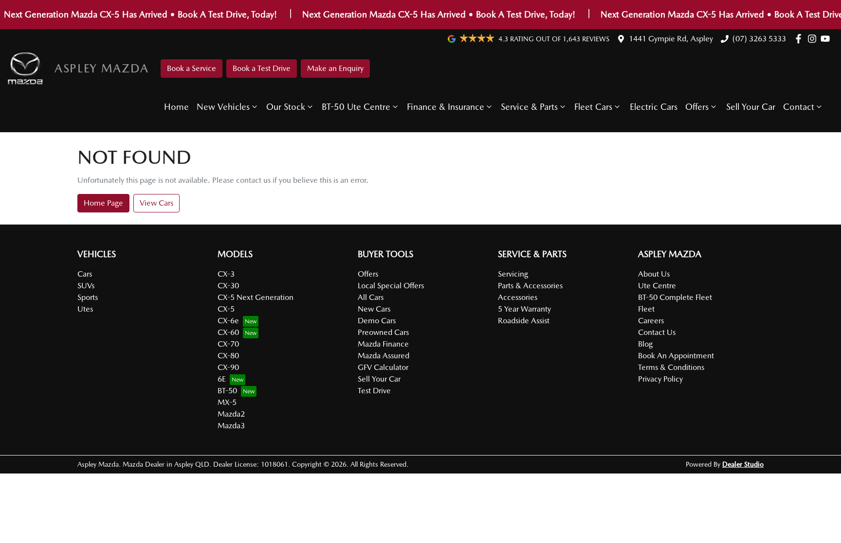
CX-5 (226, 309)
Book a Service (191, 68)
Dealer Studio (743, 464)
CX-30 (228, 285)
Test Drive (374, 390)
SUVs (85, 285)
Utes (85, 309)
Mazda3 (231, 425)
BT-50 (227, 390)
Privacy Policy (660, 379)
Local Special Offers (391, 285)
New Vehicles (223, 107)
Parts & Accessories (530, 285)
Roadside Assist (523, 320)
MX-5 (227, 402)
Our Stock (285, 107)
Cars (84, 274)
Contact (798, 107)
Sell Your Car (750, 107)
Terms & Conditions (671, 367)
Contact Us (657, 332)
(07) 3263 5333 (759, 38)
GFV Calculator (383, 367)
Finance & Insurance (445, 107)
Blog (645, 344)
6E (222, 379)
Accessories (517, 297)
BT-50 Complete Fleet (675, 297)
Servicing (513, 274)
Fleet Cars (593, 107)
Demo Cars (377, 320)
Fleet (646, 309)
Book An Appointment (676, 355)
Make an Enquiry (335, 68)
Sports (87, 297)
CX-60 (228, 332)
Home (176, 107)
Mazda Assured (383, 355)
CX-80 (228, 355)
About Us (654, 274)
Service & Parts (529, 107)
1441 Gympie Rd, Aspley (671, 38)
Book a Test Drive (262, 68)
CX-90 (228, 367)
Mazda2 (231, 414)
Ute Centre (657, 285)
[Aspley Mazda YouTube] (827, 38)
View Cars (156, 203)
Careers (651, 320)
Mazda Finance (383, 344)
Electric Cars (653, 107)
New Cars (374, 309)
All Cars (371, 297)
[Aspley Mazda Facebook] (800, 38)
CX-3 (226, 274)
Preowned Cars (383, 332)
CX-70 (228, 344)
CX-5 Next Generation (255, 297)
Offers (697, 107)
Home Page (103, 203)
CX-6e (228, 320)
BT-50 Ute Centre (356, 107)
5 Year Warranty (524, 309)
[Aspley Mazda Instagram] (814, 38)
